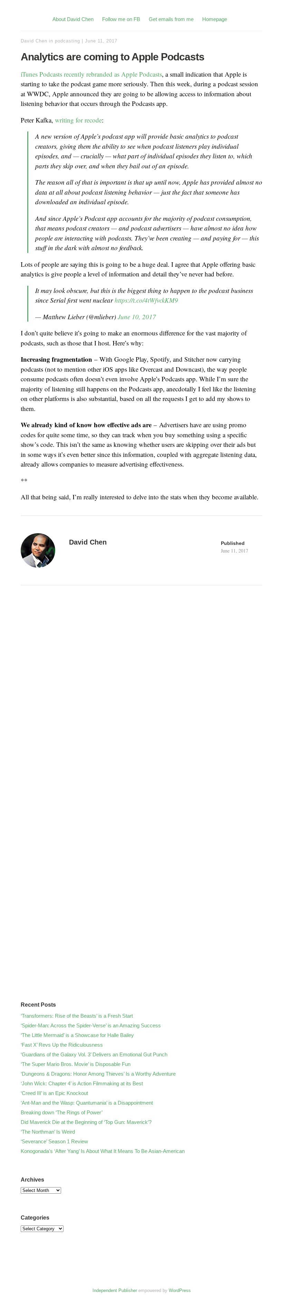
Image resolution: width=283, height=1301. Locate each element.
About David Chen (73, 19)
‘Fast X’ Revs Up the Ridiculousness (62, 1045)
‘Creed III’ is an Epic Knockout (54, 1093)
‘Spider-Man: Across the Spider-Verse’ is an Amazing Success (91, 1025)
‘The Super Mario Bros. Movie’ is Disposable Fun (75, 1064)
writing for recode (78, 120)
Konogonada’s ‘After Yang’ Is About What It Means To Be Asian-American (103, 1151)
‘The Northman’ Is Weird (48, 1132)
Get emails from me (171, 19)
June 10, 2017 (137, 316)
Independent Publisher (114, 1290)
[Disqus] (141, 713)
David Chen (34, 40)
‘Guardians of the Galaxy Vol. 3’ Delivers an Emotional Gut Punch (94, 1054)
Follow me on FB (121, 19)
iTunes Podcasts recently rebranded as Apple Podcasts (91, 74)
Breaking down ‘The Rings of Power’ (62, 1112)
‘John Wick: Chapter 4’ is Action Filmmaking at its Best (82, 1083)
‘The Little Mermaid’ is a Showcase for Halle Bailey (77, 1035)
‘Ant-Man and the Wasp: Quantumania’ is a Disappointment (87, 1103)
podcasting (67, 40)
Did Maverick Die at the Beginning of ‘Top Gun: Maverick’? (86, 1122)
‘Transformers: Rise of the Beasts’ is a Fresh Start (77, 1016)
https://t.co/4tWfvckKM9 (146, 300)
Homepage (214, 19)
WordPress (180, 1290)
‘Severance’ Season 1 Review (54, 1141)
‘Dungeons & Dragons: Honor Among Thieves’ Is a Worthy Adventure (98, 1074)
